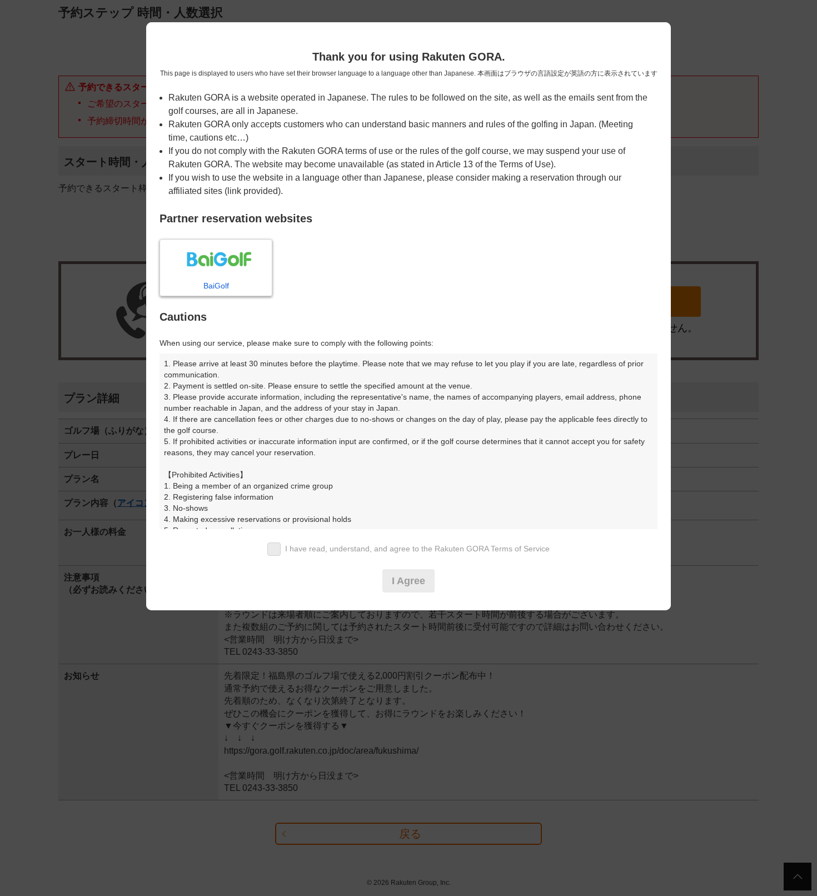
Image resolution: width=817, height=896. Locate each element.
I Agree (408, 580)
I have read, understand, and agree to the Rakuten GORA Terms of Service (417, 548)
